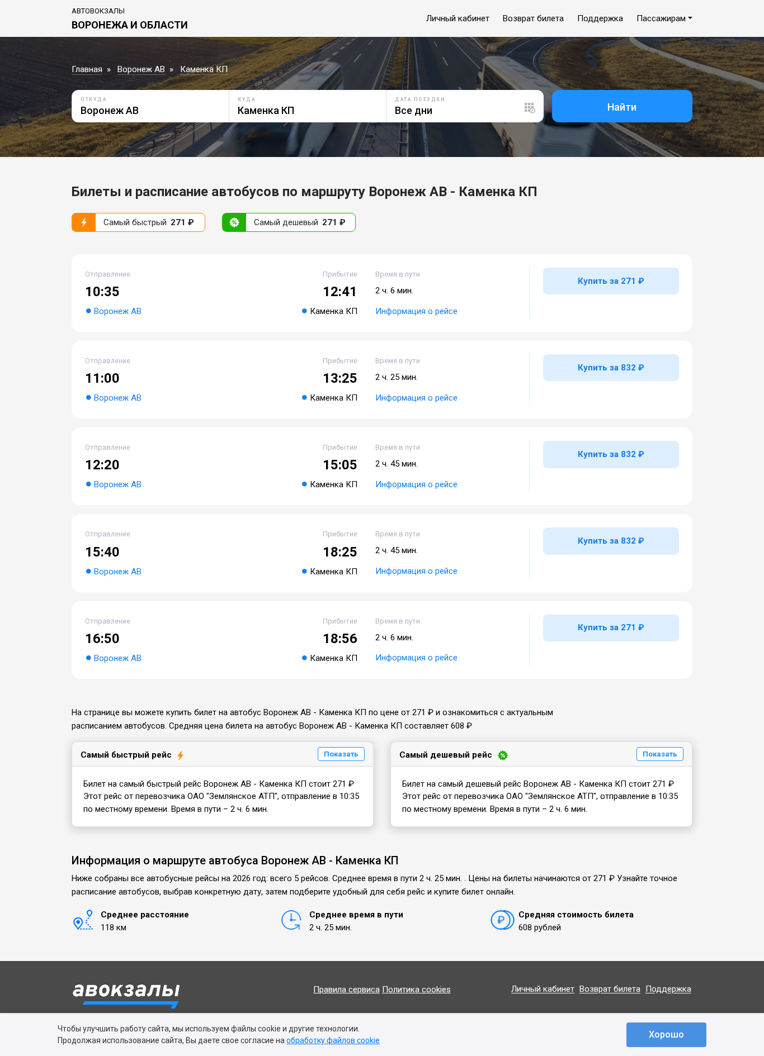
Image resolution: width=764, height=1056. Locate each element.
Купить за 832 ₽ (611, 368)
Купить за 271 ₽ (611, 281)
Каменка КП (204, 69)
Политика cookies (416, 989)
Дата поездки (420, 99)
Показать (341, 754)
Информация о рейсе (416, 311)
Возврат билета (533, 18)
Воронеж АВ (141, 69)
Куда (247, 99)
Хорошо (666, 1034)
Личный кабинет (457, 18)
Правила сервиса (346, 989)
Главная (87, 69)
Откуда (94, 99)
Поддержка (600, 18)
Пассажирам (661, 18)
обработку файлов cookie (333, 1040)
